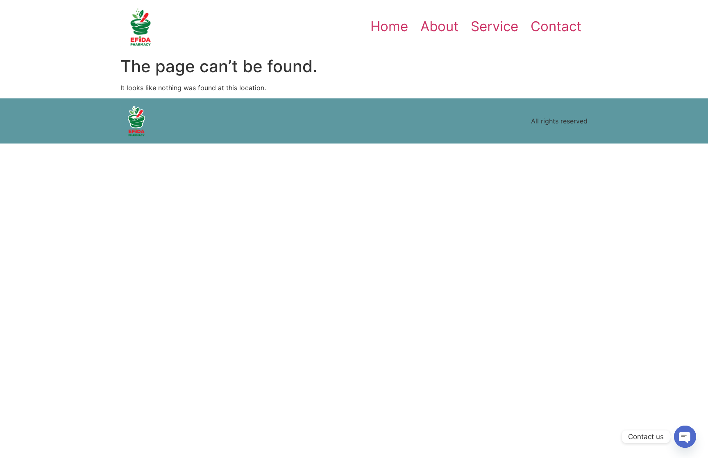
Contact (556, 26)
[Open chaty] (685, 437)
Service (494, 26)
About (439, 26)
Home (389, 26)
